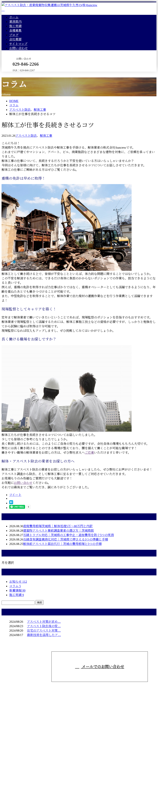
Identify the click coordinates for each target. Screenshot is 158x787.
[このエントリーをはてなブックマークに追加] (11, 503)
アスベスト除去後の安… (44, 626)
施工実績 (15, 26)
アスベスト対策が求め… (44, 621)
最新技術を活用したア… (44, 635)
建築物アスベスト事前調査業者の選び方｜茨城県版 (58, 530)
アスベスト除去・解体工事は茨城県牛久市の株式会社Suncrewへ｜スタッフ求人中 (58, 775)
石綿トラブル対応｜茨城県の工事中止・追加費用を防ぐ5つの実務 (68, 535)
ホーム (13, 17)
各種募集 (15, 30)
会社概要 (15, 39)
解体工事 (40, 109)
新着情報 (17, 590)
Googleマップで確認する (19, 754)
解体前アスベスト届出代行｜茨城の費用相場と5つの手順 (62, 544)
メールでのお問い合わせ (102, 667)
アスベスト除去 (20, 109)
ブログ (13, 35)
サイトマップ (18, 43)
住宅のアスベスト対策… (44, 630)
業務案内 (15, 21)
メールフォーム (15, 74)
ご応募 (89, 452)
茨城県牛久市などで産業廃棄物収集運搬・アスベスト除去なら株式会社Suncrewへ (65, 736)
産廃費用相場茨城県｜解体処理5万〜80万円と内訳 (57, 526)
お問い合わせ (18, 48)
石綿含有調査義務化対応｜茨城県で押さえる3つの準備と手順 (65, 539)
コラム (15, 586)
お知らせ (18, 581)
